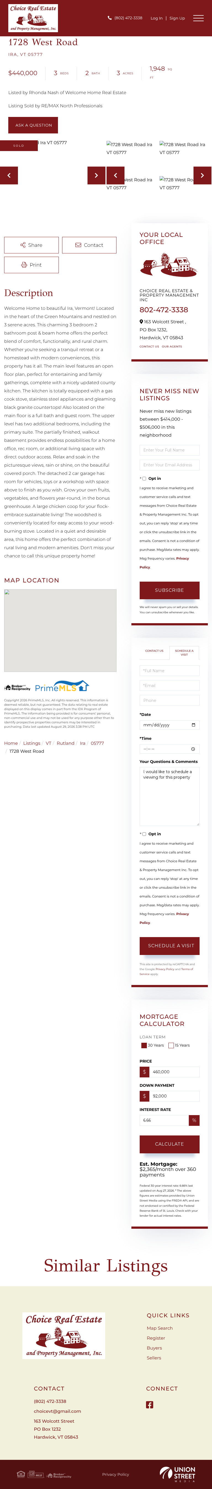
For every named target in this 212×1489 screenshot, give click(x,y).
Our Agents (172, 346)
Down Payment (157, 1085)
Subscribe (169, 590)
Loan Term (153, 1036)
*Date (145, 714)
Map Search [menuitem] (160, 1328)
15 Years (182, 1045)
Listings (31, 743)
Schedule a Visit (184, 652)
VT (48, 743)
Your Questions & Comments (169, 761)
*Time (146, 738)
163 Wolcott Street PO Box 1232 (56, 1429)
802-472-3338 (164, 309)
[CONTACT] (33, 125)
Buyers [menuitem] (154, 1348)
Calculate (169, 1144)
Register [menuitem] (156, 1338)
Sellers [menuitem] (154, 1358)
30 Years (156, 1045)
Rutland (66, 743)
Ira (82, 743)
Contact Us (149, 346)
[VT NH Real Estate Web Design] (177, 1474)
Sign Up (177, 18)
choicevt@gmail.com (57, 1411)
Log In (157, 18)
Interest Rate (155, 1109)
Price (146, 1061)
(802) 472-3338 (128, 17)
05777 (97, 743)
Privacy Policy (165, 969)
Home (11, 743)
